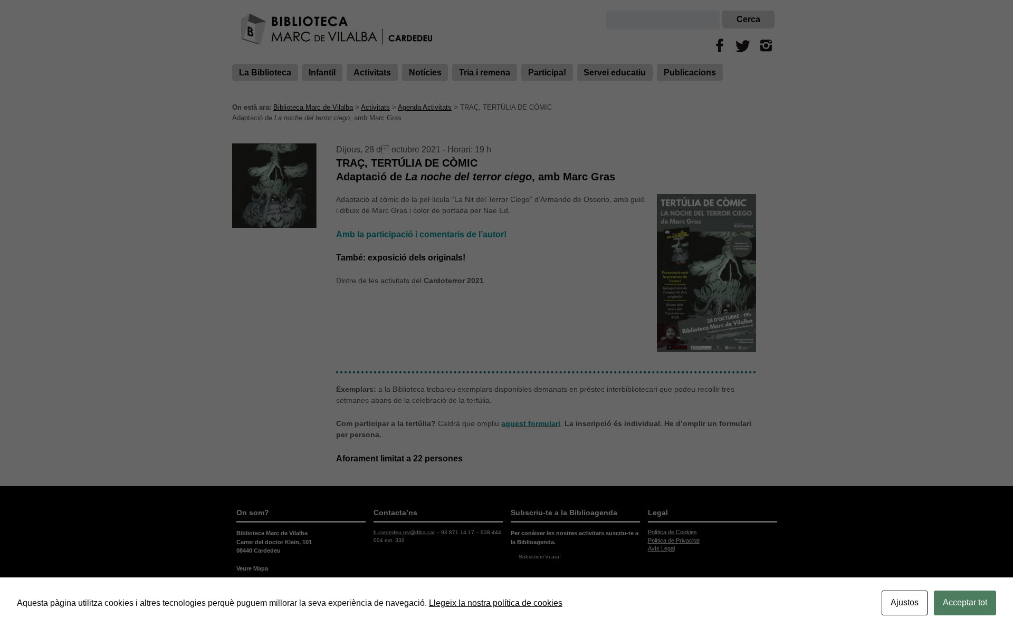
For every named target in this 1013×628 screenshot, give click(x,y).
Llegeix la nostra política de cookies (495, 602)
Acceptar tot (965, 602)
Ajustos (905, 602)
